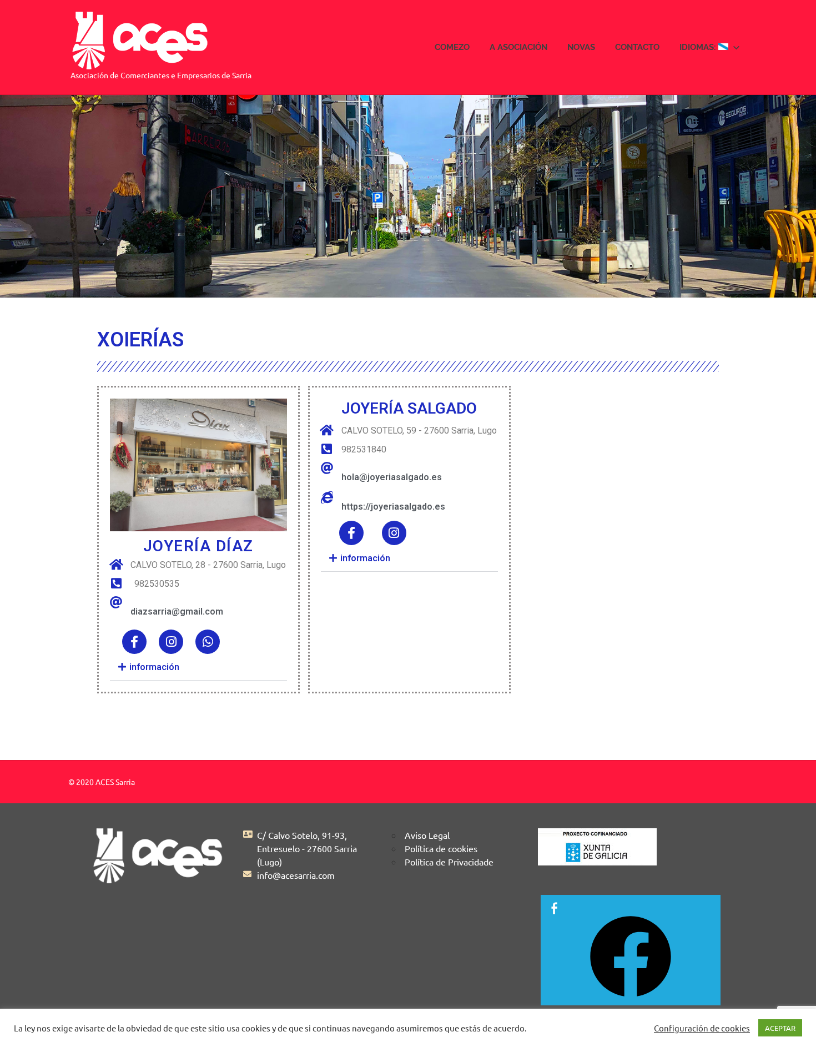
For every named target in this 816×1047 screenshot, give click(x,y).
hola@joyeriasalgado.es (391, 477)
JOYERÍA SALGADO (409, 408)
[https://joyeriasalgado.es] (327, 497)
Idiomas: (698, 47)
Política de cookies (441, 848)
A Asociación (518, 47)
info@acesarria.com (296, 874)
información (153, 667)
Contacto (637, 47)
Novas (581, 47)
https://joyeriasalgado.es (393, 506)
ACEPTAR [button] (780, 1028)
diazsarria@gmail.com (176, 611)
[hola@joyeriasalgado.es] (327, 468)
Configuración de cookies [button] (702, 1028)
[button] (198, 667)
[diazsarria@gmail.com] (116, 602)
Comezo (452, 47)
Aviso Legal (427, 834)
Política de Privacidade (449, 861)
